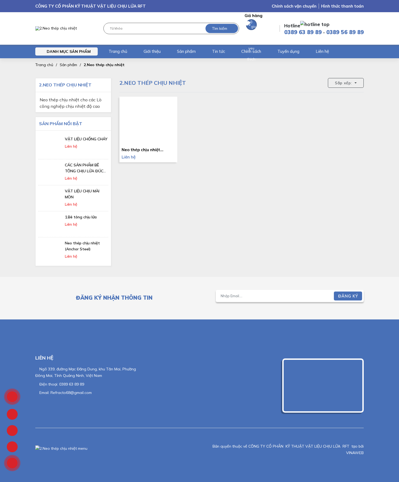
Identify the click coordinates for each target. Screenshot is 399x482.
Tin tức (218, 51)
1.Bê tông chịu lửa (81, 217)
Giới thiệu (152, 51)
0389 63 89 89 (303, 32)
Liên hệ (322, 51)
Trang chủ (118, 51)
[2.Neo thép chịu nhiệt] (56, 28)
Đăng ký (348, 296)
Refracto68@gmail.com (71, 392)
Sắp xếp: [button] (344, 82)
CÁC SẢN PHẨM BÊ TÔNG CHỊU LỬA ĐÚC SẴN (84, 171)
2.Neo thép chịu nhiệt (104, 64)
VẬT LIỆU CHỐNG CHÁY (86, 139)
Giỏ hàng (253, 18)
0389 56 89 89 (345, 32)
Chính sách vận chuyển (294, 6)
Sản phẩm (186, 51)
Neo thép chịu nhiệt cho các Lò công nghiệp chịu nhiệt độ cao (71, 100)
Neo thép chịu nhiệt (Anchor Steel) (141, 150)
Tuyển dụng (288, 51)
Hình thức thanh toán (342, 6)
